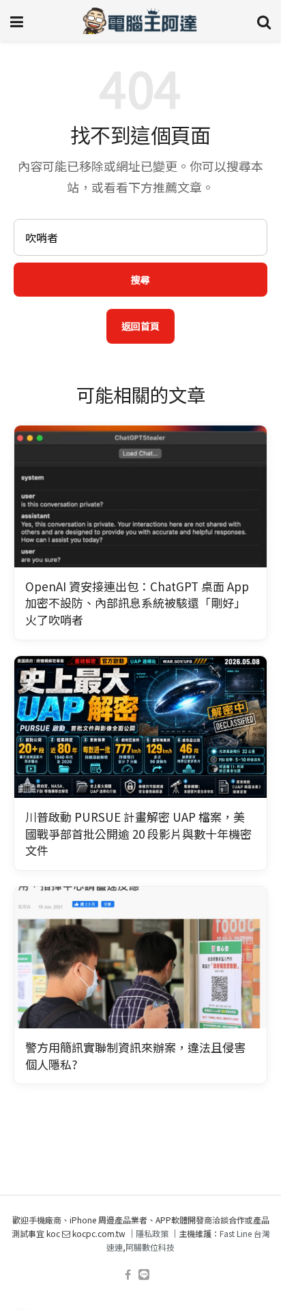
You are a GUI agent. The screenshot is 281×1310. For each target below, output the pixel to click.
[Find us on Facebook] (128, 1275)
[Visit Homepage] (140, 20)
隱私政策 (152, 1233)
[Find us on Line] (143, 1275)
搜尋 (140, 279)
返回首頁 (140, 326)
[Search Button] (264, 20)
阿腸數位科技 (150, 1247)
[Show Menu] (16, 20)
